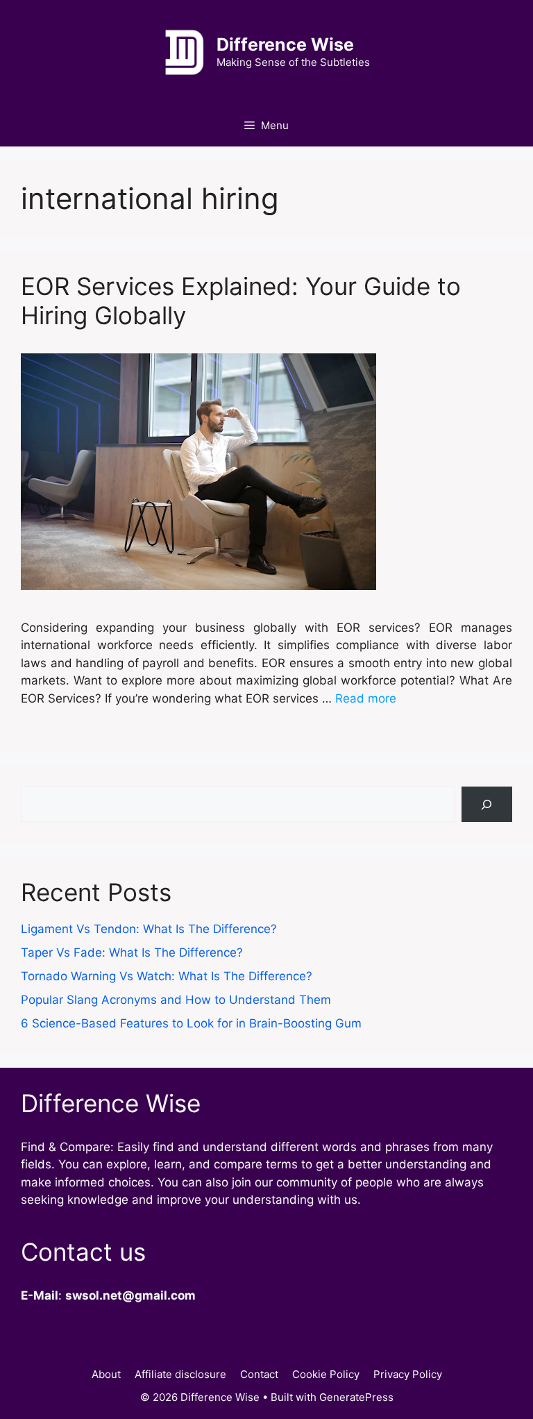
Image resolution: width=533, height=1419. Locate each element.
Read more (365, 698)
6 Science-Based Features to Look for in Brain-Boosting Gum (191, 1023)
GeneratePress (356, 1397)
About (106, 1374)
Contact (259, 1374)
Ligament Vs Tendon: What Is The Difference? (149, 929)
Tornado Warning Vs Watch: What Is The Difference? (166, 976)
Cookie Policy (325, 1374)
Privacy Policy (407, 1374)
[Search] (487, 804)
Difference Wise (285, 44)
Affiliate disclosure (180, 1374)
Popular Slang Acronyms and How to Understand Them (176, 1000)
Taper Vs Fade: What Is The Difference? (132, 952)
